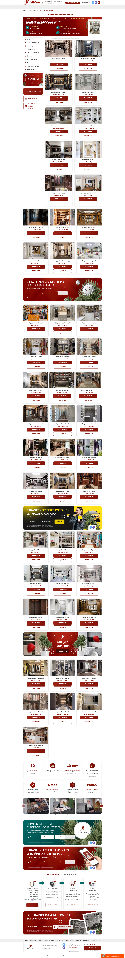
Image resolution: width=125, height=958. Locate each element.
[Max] (96, 2)
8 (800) (89, 944)
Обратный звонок (92, 947)
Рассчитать (59, 64)
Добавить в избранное (74, 951)
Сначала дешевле (65, 38)
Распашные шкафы (33, 42)
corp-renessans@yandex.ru (92, 950)
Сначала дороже (75, 38)
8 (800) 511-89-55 (85, 2)
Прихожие (30, 56)
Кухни (28, 39)
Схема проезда (73, 947)
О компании (33, 940)
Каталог (40, 940)
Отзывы (93, 940)
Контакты (98, 940)
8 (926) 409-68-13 (85, 4)
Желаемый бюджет (49, 293)
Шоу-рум (58, 940)
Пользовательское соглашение (70, 955)
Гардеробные (33, 10)
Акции (71, 940)
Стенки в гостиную (33, 52)
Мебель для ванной (33, 66)
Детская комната (32, 59)
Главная (25, 10)
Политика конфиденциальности (54, 955)
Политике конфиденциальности (34, 526)
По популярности (56, 38)
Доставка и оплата (49, 940)
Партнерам (86, 940)
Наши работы (31, 69)
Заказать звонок (72, 2)
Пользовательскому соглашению (47, 526)
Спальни (29, 63)
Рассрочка (65, 940)
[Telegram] (93, 2)
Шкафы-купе (31, 46)
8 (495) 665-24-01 (85, 0)
